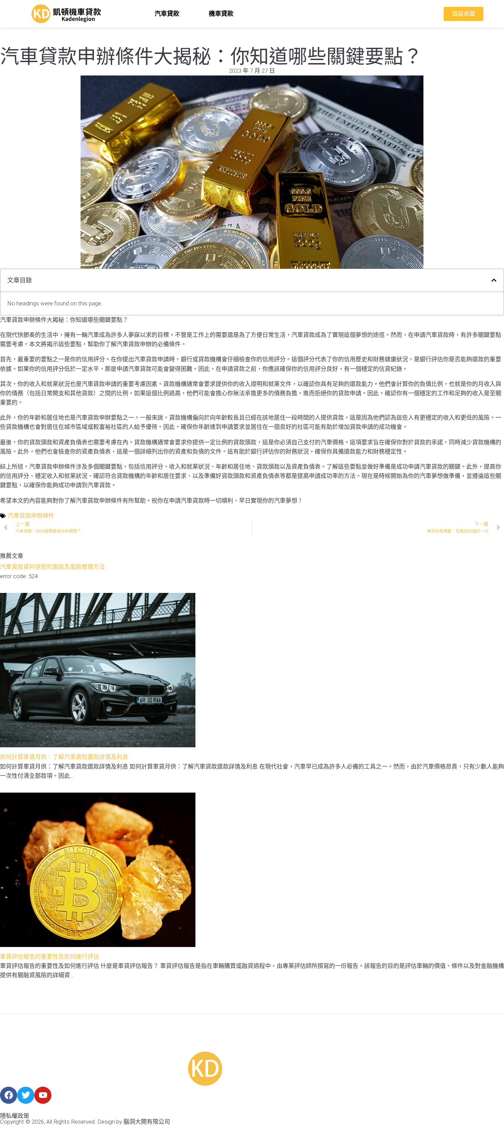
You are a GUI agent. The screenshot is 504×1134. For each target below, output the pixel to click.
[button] (494, 280)
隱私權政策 (14, 1115)
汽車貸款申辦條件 (31, 515)
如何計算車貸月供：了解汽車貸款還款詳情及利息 (64, 756)
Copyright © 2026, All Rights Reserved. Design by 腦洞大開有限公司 (85, 1121)
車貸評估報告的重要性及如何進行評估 (49, 956)
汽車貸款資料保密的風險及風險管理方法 (52, 566)
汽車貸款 (167, 13)
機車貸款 (221, 13)
